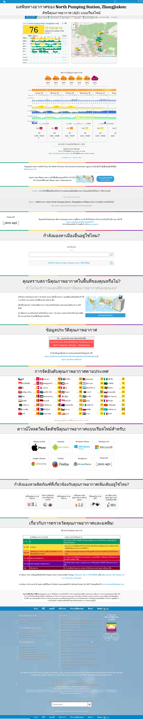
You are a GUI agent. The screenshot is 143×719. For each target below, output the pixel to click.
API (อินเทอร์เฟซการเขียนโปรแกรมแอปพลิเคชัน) (34, 656)
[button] (77, 49)
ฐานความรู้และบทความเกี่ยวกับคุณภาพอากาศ (33, 633)
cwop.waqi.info (66, 644)
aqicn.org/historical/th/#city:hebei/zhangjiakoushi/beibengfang (71, 356)
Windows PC (104, 441)
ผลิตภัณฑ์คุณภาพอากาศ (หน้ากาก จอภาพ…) (33, 654)
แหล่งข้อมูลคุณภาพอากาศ (27, 647)
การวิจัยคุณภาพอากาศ (30, 627)
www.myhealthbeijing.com (112, 584)
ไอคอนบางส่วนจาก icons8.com (71, 655)
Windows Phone (82, 441)
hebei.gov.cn (30, 169)
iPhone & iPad (39, 441)
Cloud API (104, 458)
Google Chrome (39, 458)
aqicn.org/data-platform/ (71, 359)
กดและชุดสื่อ (23, 623)
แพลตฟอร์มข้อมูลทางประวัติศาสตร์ (30, 659)
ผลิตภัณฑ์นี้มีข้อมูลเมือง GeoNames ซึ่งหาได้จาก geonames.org (76, 632)
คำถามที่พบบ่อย (26, 642)
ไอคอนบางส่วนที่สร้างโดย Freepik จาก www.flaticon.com (80, 652)
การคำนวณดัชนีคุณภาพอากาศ (29, 649)
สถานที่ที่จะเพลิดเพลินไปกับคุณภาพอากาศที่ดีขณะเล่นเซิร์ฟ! (79, 664)
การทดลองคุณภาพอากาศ (27, 635)
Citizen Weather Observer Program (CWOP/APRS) (71, 683)
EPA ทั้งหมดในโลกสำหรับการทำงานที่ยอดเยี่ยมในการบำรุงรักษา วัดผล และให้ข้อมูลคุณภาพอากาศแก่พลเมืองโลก (81, 621)
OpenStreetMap (106, 56)
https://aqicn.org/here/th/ (71, 197)
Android (60, 441)
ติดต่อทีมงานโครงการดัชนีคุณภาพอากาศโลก (33, 620)
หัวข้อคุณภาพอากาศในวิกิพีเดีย (86, 575)
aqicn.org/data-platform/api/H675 (80, 222)
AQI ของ (39, 23)
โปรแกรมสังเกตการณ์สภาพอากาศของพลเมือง (75, 641)
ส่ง (89, 704)
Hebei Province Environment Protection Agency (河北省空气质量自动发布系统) (71, 684)
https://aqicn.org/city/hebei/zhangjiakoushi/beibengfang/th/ (71, 206)
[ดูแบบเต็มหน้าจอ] (65, 23)
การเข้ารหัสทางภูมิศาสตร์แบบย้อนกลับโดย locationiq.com (79, 658)
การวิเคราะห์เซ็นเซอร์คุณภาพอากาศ (30, 637)
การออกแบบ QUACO (67, 668)
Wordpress (82, 458)
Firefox (61, 458)
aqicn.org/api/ (92, 224)
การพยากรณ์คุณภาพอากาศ (27, 652)
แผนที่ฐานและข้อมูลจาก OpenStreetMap (74, 661)
